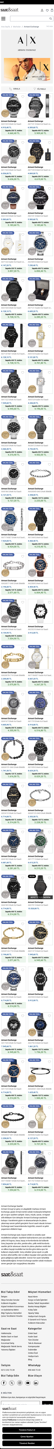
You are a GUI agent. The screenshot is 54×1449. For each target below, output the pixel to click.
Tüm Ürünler (33, 1340)
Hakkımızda (6, 1333)
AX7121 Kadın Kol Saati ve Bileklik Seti (39, 308)
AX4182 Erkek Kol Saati (11, 859)
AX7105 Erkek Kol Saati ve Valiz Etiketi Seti (39, 170)
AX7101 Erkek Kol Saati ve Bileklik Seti (39, 124)
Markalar (17, 27)
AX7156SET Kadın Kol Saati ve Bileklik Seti (40, 675)
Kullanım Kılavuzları (36, 1323)
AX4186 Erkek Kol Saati (11, 491)
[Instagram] (19, 1382)
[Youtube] (27, 1382)
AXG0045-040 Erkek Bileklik (40, 491)
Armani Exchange (31, 27)
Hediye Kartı (33, 1356)
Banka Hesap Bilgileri (37, 1306)
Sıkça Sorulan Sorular (10, 1300)
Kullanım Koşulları (8, 1303)
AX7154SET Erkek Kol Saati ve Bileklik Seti (13, 1181)
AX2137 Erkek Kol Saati (38, 951)
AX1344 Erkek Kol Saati (38, 537)
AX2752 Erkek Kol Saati (38, 1043)
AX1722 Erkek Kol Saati (11, 400)
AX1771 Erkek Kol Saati (38, 859)
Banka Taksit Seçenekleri (38, 1303)
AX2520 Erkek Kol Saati (38, 997)
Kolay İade (32, 1310)
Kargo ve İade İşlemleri (37, 1300)
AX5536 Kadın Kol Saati (38, 1135)
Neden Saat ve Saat (9, 1336)
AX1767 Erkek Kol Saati (38, 1181)
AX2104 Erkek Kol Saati (11, 308)
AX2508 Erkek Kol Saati (38, 583)
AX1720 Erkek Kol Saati (11, 170)
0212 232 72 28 (8, 1370)
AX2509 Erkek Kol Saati (38, 262)
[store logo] (10, 10)
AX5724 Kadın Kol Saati (38, 400)
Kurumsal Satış (7, 1343)
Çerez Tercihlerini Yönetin (11, 1316)
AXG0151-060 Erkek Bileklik (13, 767)
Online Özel (33, 1353)
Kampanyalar (34, 1346)
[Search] (51, 19)
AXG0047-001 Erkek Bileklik (13, 1135)
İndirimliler (32, 1350)
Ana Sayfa (5, 27)
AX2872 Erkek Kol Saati (38, 445)
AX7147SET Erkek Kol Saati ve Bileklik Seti (13, 354)
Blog (30, 1359)
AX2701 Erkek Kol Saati (38, 905)
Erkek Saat (32, 1333)
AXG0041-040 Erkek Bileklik (40, 1089)
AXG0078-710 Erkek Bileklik (13, 675)
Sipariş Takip (33, 1313)
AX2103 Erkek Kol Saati (11, 124)
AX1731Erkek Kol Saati (38, 721)
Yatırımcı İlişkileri (8, 1350)
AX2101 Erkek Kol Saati (38, 216)
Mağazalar (5, 1340)
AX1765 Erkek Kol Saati (11, 1043)
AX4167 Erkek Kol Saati (11, 721)
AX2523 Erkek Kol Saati (38, 629)
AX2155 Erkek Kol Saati (11, 997)
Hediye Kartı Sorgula (37, 1316)
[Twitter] (11, 1382)
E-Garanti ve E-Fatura (37, 1320)
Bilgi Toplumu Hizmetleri (11, 1313)
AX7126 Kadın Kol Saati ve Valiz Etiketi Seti (12, 262)
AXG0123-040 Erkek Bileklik (40, 813)
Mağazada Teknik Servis (11, 1346)
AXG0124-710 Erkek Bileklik (13, 951)
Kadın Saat (33, 1336)
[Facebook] (3, 1382)
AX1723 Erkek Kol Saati (11, 1089)
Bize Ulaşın (35, 1375)
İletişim (4, 1297)
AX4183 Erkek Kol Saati (11, 905)
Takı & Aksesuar (35, 1343)
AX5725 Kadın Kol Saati (38, 354)
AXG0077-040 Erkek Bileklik (13, 583)
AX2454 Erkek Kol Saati (11, 629)
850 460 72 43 (34, 1370)
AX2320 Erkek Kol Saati (11, 445)
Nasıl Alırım (33, 1297)
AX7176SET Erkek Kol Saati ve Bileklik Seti (13, 537)
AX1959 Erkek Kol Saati (38, 767)
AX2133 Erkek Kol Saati (11, 216)
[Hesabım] (42, 10)
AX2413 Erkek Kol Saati (11, 813)
